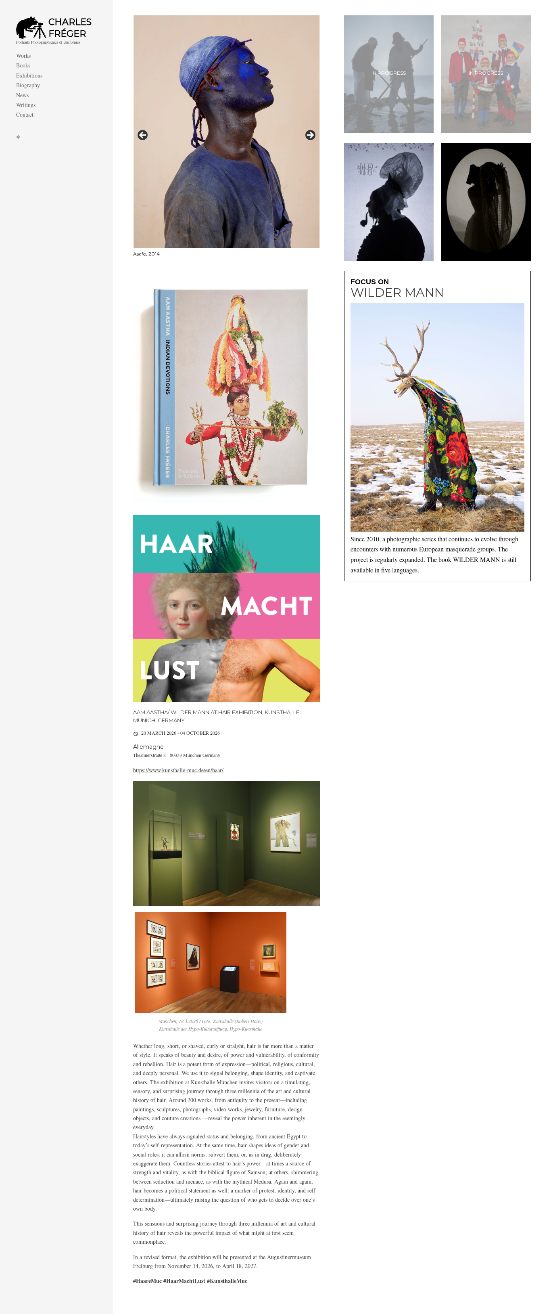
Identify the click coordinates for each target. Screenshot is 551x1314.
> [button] (310, 136)
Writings (25, 105)
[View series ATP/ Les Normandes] (389, 201)
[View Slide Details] (226, 137)
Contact (24, 114)
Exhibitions (29, 75)
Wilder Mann (397, 292)
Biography (28, 85)
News (22, 95)
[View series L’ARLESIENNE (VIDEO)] (486, 201)
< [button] (143, 136)
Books (23, 65)
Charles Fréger (70, 28)
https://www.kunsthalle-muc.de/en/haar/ (178, 770)
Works (23, 55)
